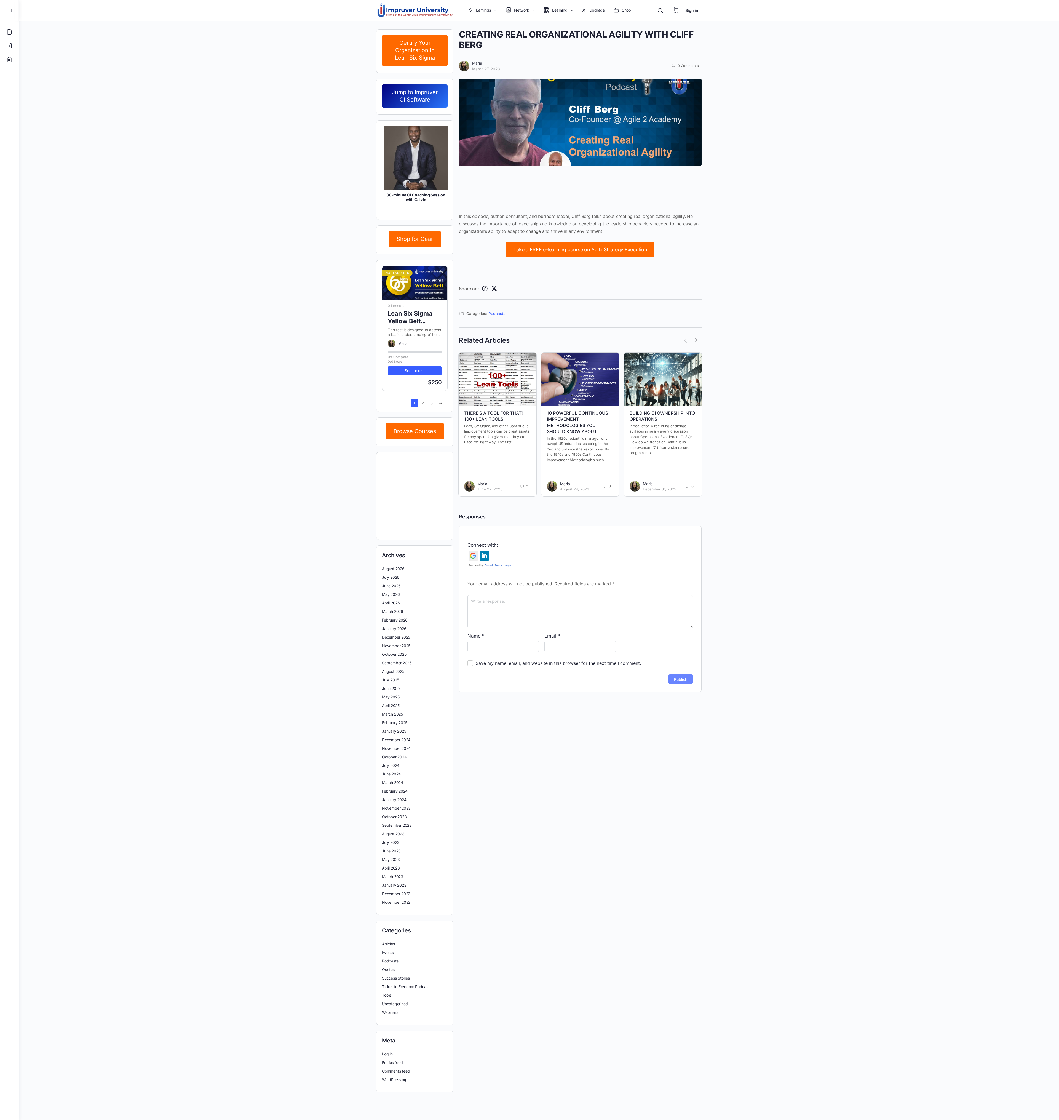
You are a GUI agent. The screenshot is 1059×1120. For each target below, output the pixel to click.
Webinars (390, 1012)
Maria (477, 63)
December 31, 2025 (659, 489)
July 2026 (390, 577)
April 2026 (391, 603)
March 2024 (392, 782)
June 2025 (391, 688)
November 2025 (396, 645)
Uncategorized (395, 1003)
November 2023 (396, 808)
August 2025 (393, 671)
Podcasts (496, 313)
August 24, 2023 (574, 489)
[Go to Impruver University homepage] (414, 10)
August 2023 (393, 833)
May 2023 (391, 859)
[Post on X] (494, 288)
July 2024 (390, 765)
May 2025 (391, 697)
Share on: (469, 288)
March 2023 (392, 876)
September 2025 (397, 662)
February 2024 (395, 791)
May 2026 (391, 594)
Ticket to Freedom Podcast (406, 986)
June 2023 (391, 851)
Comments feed (396, 1071)
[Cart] (676, 10)
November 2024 (396, 748)
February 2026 (395, 620)
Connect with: (482, 545)
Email (552, 636)
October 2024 (394, 756)
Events (388, 952)
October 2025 (394, 654)
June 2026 (391, 585)
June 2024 (391, 774)
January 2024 (394, 799)
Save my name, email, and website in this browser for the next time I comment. (558, 663)
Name (476, 636)
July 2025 (390, 680)
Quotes (388, 969)
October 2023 (394, 816)
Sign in (691, 10)
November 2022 (396, 902)
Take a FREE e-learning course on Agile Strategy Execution (580, 249)
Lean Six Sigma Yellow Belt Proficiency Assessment (410, 317)
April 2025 (391, 705)
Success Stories (396, 978)
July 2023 (390, 842)
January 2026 (394, 628)
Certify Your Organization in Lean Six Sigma (415, 50)
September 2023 (397, 825)
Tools (386, 995)
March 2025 (392, 714)
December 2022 (396, 893)
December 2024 (396, 739)
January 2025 (394, 731)
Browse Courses (415, 431)
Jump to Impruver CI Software (415, 96)
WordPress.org (395, 1079)
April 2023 (391, 868)
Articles (388, 944)
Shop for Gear (415, 239)
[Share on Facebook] (484, 288)
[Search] (660, 10)
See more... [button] (415, 370)
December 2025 (396, 637)
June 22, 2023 (489, 489)
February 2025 (395, 722)
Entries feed (392, 1062)
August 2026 (393, 568)
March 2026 (392, 611)
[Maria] (391, 343)
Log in (387, 1054)
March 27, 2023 (486, 68)
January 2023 (394, 885)
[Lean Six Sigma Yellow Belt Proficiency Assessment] (414, 283)
